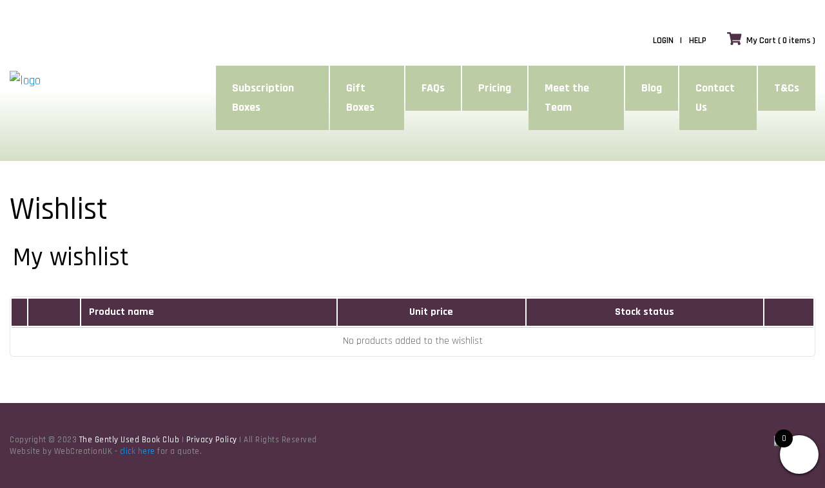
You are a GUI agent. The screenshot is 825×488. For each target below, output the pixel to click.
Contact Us (715, 97)
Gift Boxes (360, 97)
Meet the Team (567, 97)
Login (663, 40)
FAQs (433, 87)
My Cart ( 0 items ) (780, 40)
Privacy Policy (211, 440)
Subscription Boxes (263, 97)
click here (137, 451)
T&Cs (786, 87)
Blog (651, 87)
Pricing (494, 87)
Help (697, 40)
